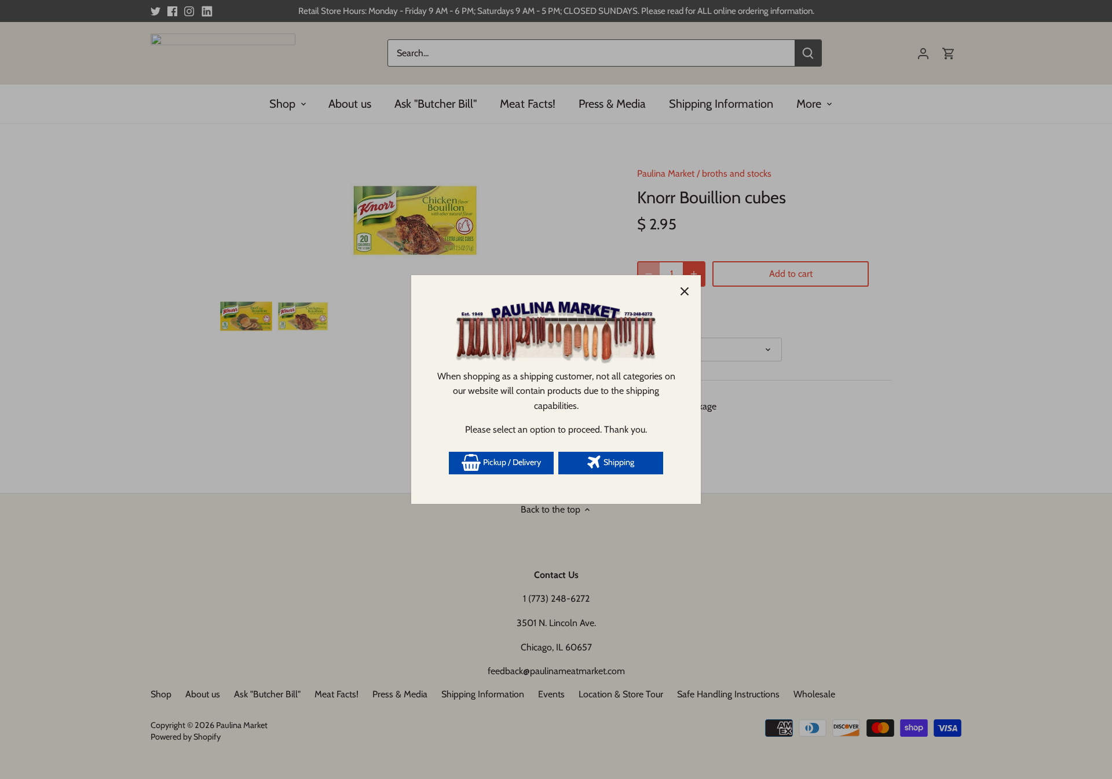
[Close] (684, 291)
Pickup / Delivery (511, 462)
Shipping (618, 462)
